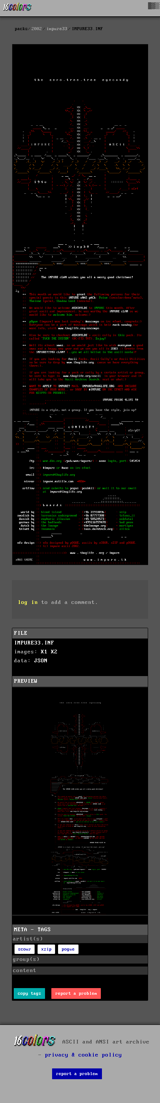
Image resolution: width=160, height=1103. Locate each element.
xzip (46, 949)
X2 (54, 652)
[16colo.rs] (17, 8)
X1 (44, 652)
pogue (68, 949)
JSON (41, 661)
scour (24, 949)
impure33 (57, 28)
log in (28, 602)
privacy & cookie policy (83, 1055)
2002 (37, 28)
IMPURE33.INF (34, 643)
